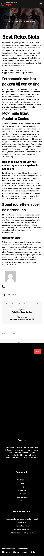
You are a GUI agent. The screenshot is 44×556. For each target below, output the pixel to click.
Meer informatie (23, 497)
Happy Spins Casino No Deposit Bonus (17, 73)
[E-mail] (3, 287)
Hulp (22, 487)
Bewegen (22, 494)
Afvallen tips (22, 490)
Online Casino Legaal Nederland (15, 70)
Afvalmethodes (22, 480)
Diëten (22, 483)
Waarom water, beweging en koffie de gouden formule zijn (22, 520)
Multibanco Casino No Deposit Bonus (22, 533)
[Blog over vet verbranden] (8, 4)
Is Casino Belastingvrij (22, 529)
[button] (6, 303)
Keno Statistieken (22, 526)
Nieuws (22, 501)
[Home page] (9, 22)
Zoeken (37, 351)
